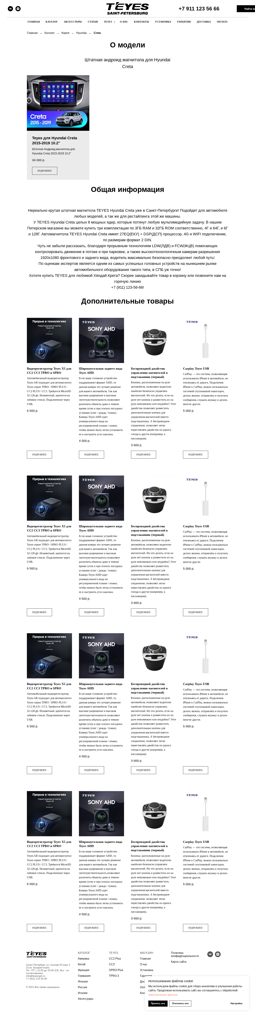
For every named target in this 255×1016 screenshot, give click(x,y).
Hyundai (81, 32)
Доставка (204, 21)
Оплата (222, 21)
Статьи (93, 21)
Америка (83, 958)
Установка (163, 21)
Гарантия (184, 21)
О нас (124, 21)
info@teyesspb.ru (35, 975)
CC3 (112, 964)
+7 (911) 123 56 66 (36, 978)
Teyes (108, 21)
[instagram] (18, 8)
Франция (83, 970)
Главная (34, 21)
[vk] (10, 8)
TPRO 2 (114, 975)
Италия (82, 993)
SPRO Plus (116, 970)
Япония (83, 981)
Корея (65, 32)
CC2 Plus (115, 958)
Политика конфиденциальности (185, 954)
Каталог (52, 21)
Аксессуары (73, 21)
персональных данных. (163, 994)
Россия (82, 987)
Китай (81, 964)
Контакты (141, 21)
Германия (84, 975)
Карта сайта (178, 961)
